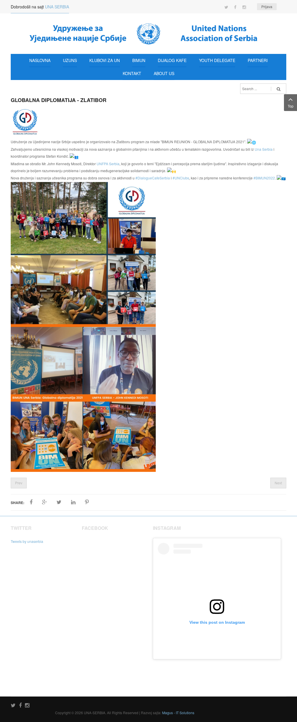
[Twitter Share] (59, 502)
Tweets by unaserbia (27, 541)
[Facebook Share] (31, 502)
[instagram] (27, 705)
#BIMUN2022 (264, 177)
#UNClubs (181, 177)
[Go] (278, 88)
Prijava (266, 6)
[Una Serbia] (148, 33)
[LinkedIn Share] (73, 502)
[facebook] (20, 705)
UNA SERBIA (57, 7)
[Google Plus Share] (44, 502)
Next (278, 482)
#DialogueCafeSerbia (152, 177)
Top (291, 105)
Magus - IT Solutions (178, 712)
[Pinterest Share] (87, 502)
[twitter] (13, 705)
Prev (18, 482)
